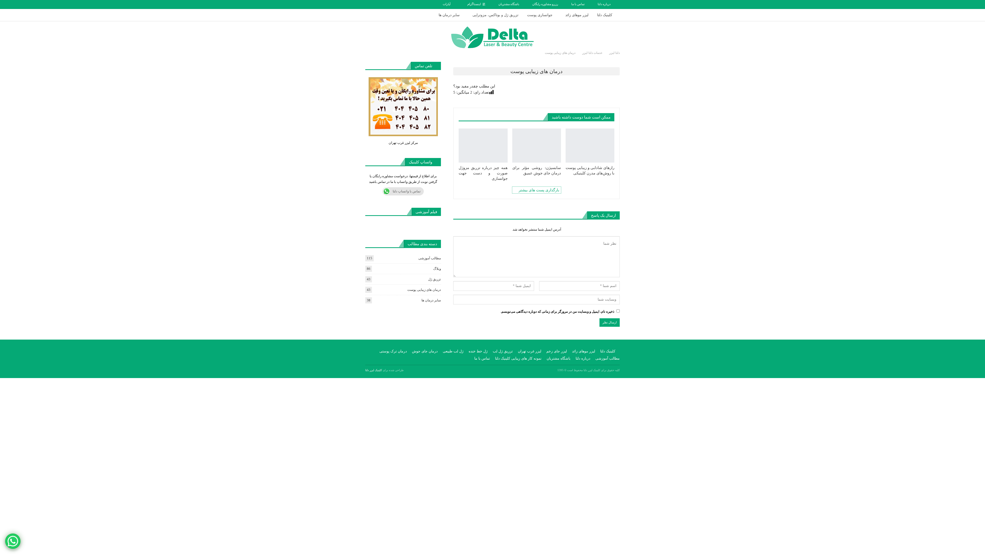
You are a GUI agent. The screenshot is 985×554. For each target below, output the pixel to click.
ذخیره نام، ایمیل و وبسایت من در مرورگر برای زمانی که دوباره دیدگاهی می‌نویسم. (557, 311)
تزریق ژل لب (503, 351)
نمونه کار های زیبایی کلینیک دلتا (518, 358)
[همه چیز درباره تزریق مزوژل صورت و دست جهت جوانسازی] (483, 145)
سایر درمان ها (449, 15)
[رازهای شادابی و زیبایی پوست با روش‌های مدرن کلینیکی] (590, 145)
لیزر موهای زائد (576, 15)
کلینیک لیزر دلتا (373, 370)
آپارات (446, 4)
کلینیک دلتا (604, 15)
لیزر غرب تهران (529, 351)
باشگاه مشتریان (508, 4)
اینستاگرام (474, 4)
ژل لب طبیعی (453, 351)
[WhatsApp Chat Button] (13, 541)
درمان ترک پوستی (393, 351)
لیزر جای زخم (556, 351)
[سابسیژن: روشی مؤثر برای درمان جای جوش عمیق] (536, 145)
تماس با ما (578, 4)
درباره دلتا (604, 4)
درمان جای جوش (425, 351)
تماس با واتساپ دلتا (407, 191)
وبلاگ (437, 269)
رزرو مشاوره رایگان (545, 4)
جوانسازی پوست (540, 15)
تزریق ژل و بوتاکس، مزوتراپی (495, 15)
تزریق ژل (434, 279)
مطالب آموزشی (429, 258)
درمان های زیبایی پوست (424, 290)
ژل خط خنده (478, 351)
